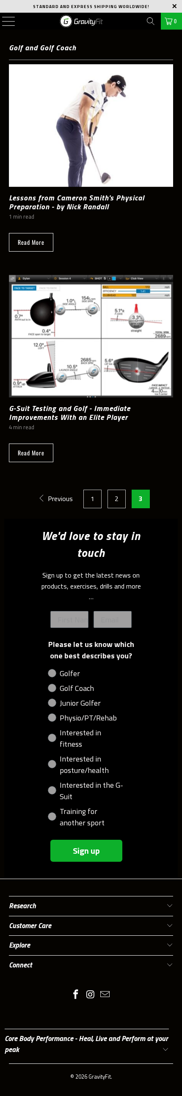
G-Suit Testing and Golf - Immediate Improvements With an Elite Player (69, 413)
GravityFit (99, 1076)
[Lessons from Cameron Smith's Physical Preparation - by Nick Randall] (91, 125)
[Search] (151, 21)
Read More (31, 242)
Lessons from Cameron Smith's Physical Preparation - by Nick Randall (76, 202)
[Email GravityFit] (105, 995)
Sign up (86, 850)
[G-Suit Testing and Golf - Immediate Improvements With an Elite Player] (91, 336)
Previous (59, 498)
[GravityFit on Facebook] (75, 995)
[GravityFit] (81, 21)
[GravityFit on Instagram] (90, 995)
